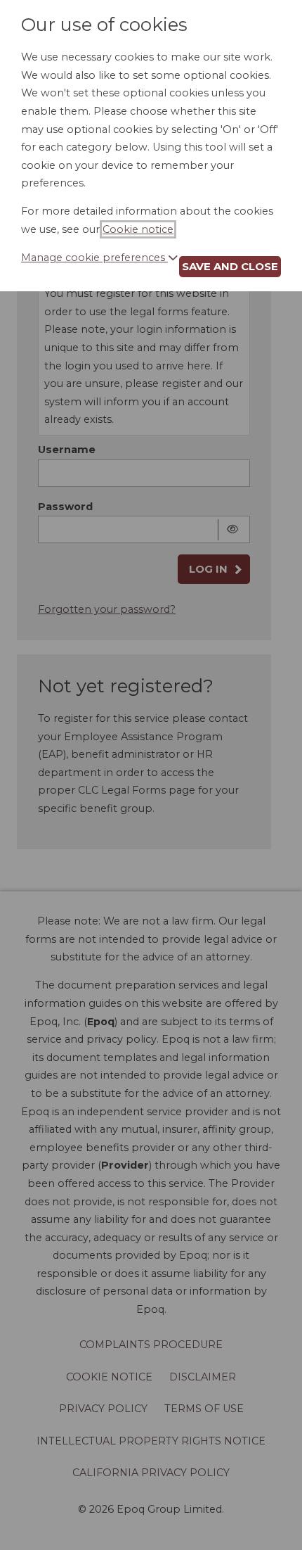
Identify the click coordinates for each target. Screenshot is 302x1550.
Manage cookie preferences (94, 257)
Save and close (230, 266)
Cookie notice (138, 229)
